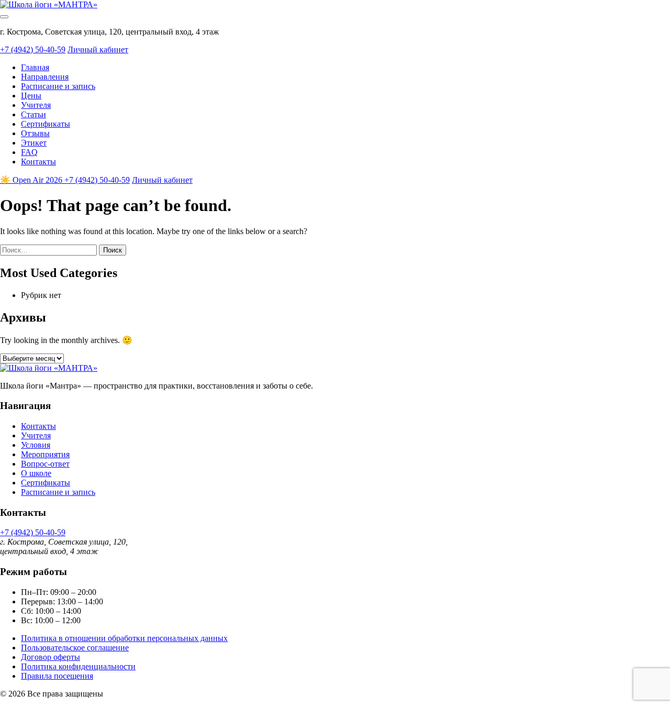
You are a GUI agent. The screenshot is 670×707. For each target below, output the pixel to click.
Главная (35, 67)
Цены (31, 95)
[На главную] (48, 4)
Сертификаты (45, 123)
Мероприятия (45, 454)
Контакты (38, 161)
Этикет (34, 142)
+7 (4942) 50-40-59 (32, 49)
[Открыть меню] (4, 16)
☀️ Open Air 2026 (32, 179)
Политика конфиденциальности (78, 666)
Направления (45, 76)
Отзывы (35, 133)
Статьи (33, 114)
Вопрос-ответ (45, 463)
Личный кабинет (98, 49)
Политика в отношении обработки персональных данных (124, 638)
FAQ (29, 152)
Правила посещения (57, 675)
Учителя (36, 105)
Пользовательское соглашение (75, 647)
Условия (35, 444)
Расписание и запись (58, 86)
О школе (36, 473)
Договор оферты (50, 657)
